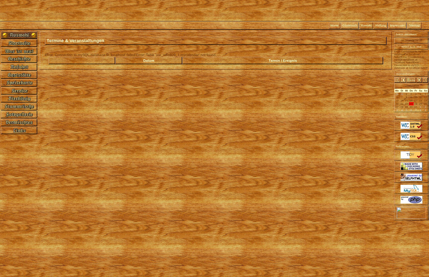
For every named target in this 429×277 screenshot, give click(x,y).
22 (406, 103)
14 (401, 100)
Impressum (397, 25)
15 (406, 100)
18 (420, 100)
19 (425, 100)
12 (425, 97)
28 (401, 107)
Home (334, 25)
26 (425, 103)
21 (401, 103)
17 (415, 100)
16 (411, 100)
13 (396, 100)
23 (411, 103)
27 (396, 107)
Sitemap (414, 25)
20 (396, 103)
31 (415, 107)
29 (406, 107)
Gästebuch (350, 25)
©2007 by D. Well (411, 46)
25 (420, 103)
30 (411, 107)
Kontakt (366, 25)
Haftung (380, 25)
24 (415, 103)
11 (420, 97)
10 (415, 97)
